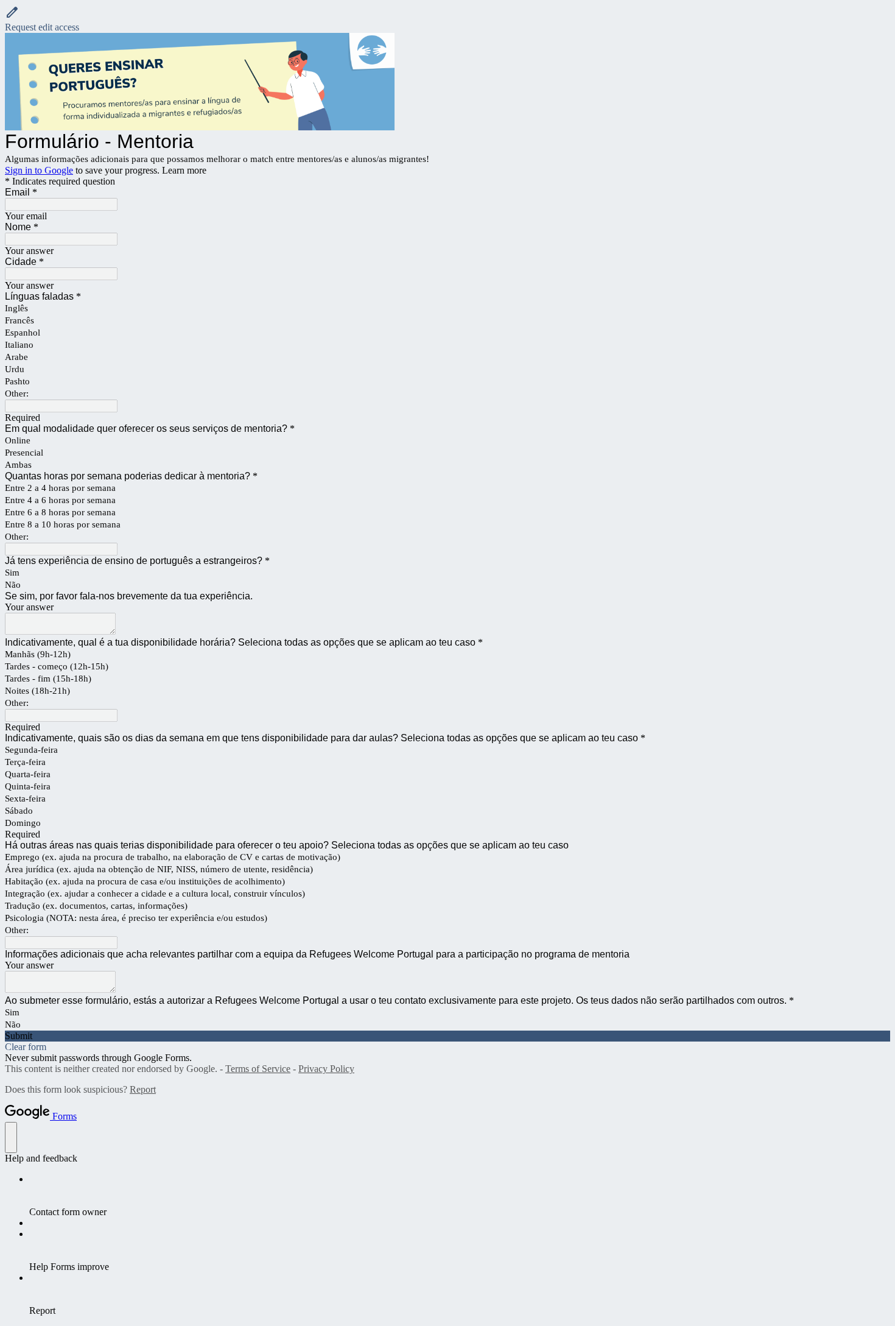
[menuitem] (459, 1196)
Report (143, 1089)
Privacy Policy (326, 1068)
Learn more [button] (184, 170)
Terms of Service (257, 1068)
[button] (447, 19)
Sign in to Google (39, 170)
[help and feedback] (11, 1137)
